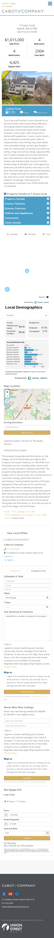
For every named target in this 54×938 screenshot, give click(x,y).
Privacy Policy (10, 666)
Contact (5, 4)
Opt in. (9, 672)
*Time (7, 602)
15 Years (21, 801)
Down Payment (11, 819)
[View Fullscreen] (7, 401)
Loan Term (9, 794)
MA (33, 511)
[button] (3, 87)
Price (6, 810)
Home (6, 511)
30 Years (10, 801)
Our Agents (8, 560)
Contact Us (8, 556)
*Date (7, 593)
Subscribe (27, 778)
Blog (13, 4)
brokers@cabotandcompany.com (15, 907)
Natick (31, 515)
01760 (44, 515)
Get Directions (27, 432)
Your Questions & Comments (18, 611)
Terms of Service (43, 696)
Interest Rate (10, 828)
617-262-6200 (7, 6)
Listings (20, 511)
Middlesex (15, 515)
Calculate (27, 838)
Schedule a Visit (38, 571)
